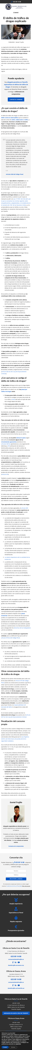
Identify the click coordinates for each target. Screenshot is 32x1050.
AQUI (17, 1039)
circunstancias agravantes (8, 442)
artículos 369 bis (6, 444)
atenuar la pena (21, 438)
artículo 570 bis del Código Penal (10, 638)
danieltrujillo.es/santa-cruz (16, 965)
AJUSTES (18, 1044)
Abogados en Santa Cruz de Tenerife (16, 1013)
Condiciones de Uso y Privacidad (14, 886)
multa (13, 399)
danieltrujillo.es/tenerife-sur (16, 988)
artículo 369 (24, 508)
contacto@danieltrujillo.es (16, 959)
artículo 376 (5, 474)
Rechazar (13, 1047)
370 (9, 446)
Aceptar (5, 1047)
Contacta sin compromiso (16, 846)
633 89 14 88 (17, 2)
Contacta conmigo (16, 99)
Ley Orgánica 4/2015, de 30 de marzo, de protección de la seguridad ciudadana (15, 739)
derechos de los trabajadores (22, 628)
